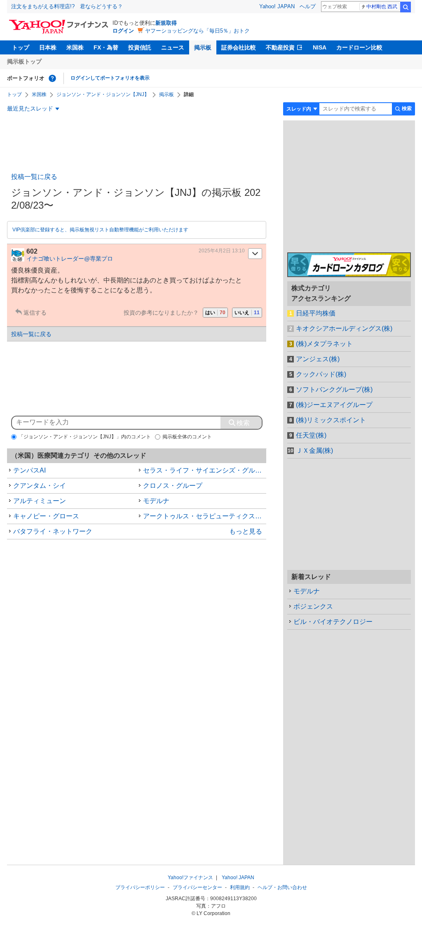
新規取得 (166, 23)
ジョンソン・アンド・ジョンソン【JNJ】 (102, 94)
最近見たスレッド (30, 108)
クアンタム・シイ (39, 485)
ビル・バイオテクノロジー (333, 621)
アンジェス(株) (318, 358)
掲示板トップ (24, 61)
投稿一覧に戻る (34, 176)
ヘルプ (308, 6)
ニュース (172, 47)
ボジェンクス (313, 606)
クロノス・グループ (172, 485)
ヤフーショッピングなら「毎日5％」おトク (197, 31)
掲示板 (202, 47)
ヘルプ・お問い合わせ (282, 887)
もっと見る (245, 531)
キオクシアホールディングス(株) (344, 328)
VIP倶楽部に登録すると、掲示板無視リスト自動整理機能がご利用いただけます (100, 230)
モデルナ (156, 500)
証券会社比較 (238, 47)
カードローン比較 (359, 47)
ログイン (123, 31)
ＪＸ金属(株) (314, 450)
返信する (35, 312)
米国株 (75, 47)
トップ (20, 47)
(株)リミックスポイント (331, 420)
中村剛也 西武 (381, 6)
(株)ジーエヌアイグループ (334, 404)
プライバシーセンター (197, 887)
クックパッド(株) (321, 374)
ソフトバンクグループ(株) (334, 389)
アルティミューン (39, 500)
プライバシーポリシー (140, 887)
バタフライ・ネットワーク (52, 531)
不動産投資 (280, 47)
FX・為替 (106, 47)
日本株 (47, 47)
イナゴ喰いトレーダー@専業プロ (69, 258)
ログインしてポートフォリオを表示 (110, 78)
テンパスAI (29, 470)
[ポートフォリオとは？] (52, 78)
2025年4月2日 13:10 (222, 251)
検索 (405, 7)
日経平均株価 (315, 313)
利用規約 (240, 887)
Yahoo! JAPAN (277, 6)
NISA (319, 47)
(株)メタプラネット (324, 343)
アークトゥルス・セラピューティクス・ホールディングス (205, 516)
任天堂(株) (311, 435)
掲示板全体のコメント (187, 437)
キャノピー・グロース (46, 516)
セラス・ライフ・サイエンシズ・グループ (205, 470)
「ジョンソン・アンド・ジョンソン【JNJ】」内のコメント (85, 437)
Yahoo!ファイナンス (190, 877)
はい (215, 312)
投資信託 (139, 47)
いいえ (247, 312)
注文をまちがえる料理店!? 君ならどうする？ (67, 6)
